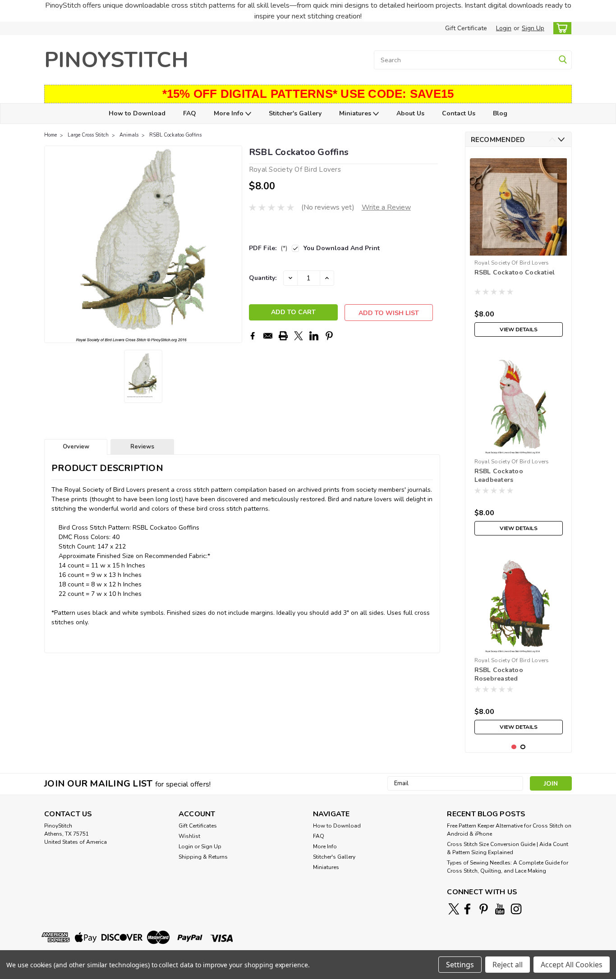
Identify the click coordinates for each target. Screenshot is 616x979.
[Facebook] (252, 335)
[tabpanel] (518, 247)
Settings (460, 965)
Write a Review (386, 207)
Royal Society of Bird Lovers (511, 262)
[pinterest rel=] (483, 909)
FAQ (189, 113)
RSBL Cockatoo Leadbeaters (498, 475)
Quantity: (262, 278)
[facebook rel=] (467, 909)
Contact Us (458, 113)
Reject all (507, 965)
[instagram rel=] (516, 909)
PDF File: (268, 248)
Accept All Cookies (571, 965)
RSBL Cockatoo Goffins (175, 135)
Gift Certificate (466, 28)
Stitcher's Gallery (295, 113)
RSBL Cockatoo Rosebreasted (498, 674)
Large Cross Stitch (88, 135)
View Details (519, 329)
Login (503, 28)
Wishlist (189, 836)
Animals (129, 135)
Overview (76, 447)
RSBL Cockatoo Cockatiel (514, 272)
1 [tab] (513, 747)
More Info (229, 113)
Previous (52, 244)
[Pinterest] (329, 335)
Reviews (142, 447)
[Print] (283, 335)
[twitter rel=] (454, 909)
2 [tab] (522, 747)
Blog (500, 113)
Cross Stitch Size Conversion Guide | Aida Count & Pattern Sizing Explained (507, 848)
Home (50, 135)
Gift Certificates (198, 825)
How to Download (137, 113)
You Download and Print (341, 248)
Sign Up (533, 28)
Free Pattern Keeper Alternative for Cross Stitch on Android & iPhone (509, 829)
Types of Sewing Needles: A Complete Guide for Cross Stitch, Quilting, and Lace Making (507, 866)
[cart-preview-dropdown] (560, 28)
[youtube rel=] (500, 909)
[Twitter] (298, 335)
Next (234, 244)
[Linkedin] (313, 335)
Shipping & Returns (203, 856)
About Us (410, 113)
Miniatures (356, 113)
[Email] (267, 335)
